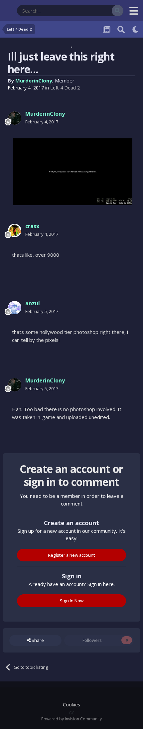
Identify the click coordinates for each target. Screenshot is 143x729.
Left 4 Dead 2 (65, 87)
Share (37, 640)
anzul (32, 303)
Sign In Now (71, 601)
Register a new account (71, 555)
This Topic (93, 10)
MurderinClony (33, 80)
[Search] (117, 10)
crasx (32, 226)
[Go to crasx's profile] (14, 230)
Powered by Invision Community (71, 719)
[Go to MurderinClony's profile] (14, 118)
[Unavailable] (73, 171)
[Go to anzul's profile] (14, 307)
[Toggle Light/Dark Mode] (135, 29)
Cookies (71, 704)
